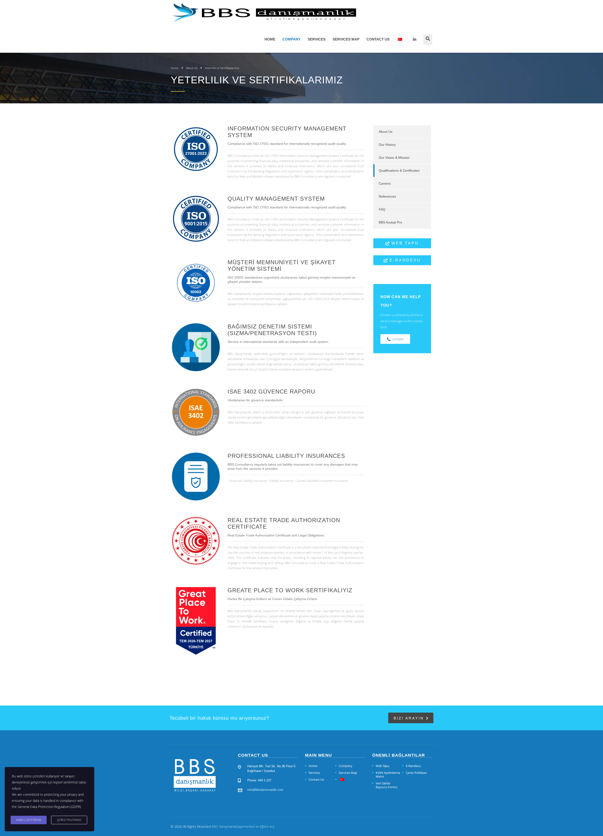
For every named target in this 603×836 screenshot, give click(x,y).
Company (291, 39)
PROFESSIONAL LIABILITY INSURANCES (286, 456)
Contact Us (378, 39)
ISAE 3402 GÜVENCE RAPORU (271, 391)
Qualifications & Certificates (399, 170)
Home (270, 39)
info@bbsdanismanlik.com (265, 789)
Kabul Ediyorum (28, 820)
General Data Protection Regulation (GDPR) (49, 806)
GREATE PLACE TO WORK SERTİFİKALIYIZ (290, 590)
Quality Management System (276, 198)
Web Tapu (382, 766)
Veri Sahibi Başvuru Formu (386, 785)
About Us (385, 132)
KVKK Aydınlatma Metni (388, 774)
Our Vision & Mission (394, 157)
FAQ (382, 209)
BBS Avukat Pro (390, 222)
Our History (387, 144)
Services (317, 39)
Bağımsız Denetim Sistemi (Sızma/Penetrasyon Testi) (272, 329)
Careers (385, 183)
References (387, 196)
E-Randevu (413, 766)
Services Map (346, 39)
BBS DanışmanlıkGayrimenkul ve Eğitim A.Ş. (243, 826)
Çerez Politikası (416, 773)
